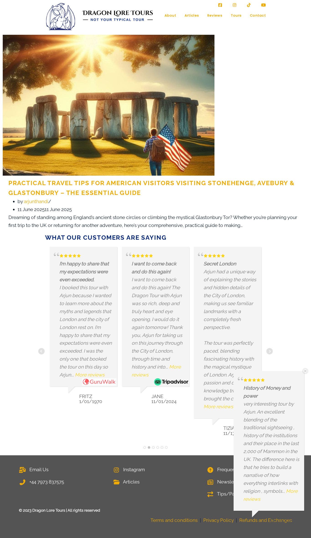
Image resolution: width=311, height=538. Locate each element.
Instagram (133, 469)
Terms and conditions (174, 520)
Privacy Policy (218, 520)
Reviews (214, 15)
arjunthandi (36, 201)
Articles (192, 15)
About (170, 15)
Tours (236, 15)
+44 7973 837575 (46, 482)
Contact (258, 15)
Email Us (38, 469)
